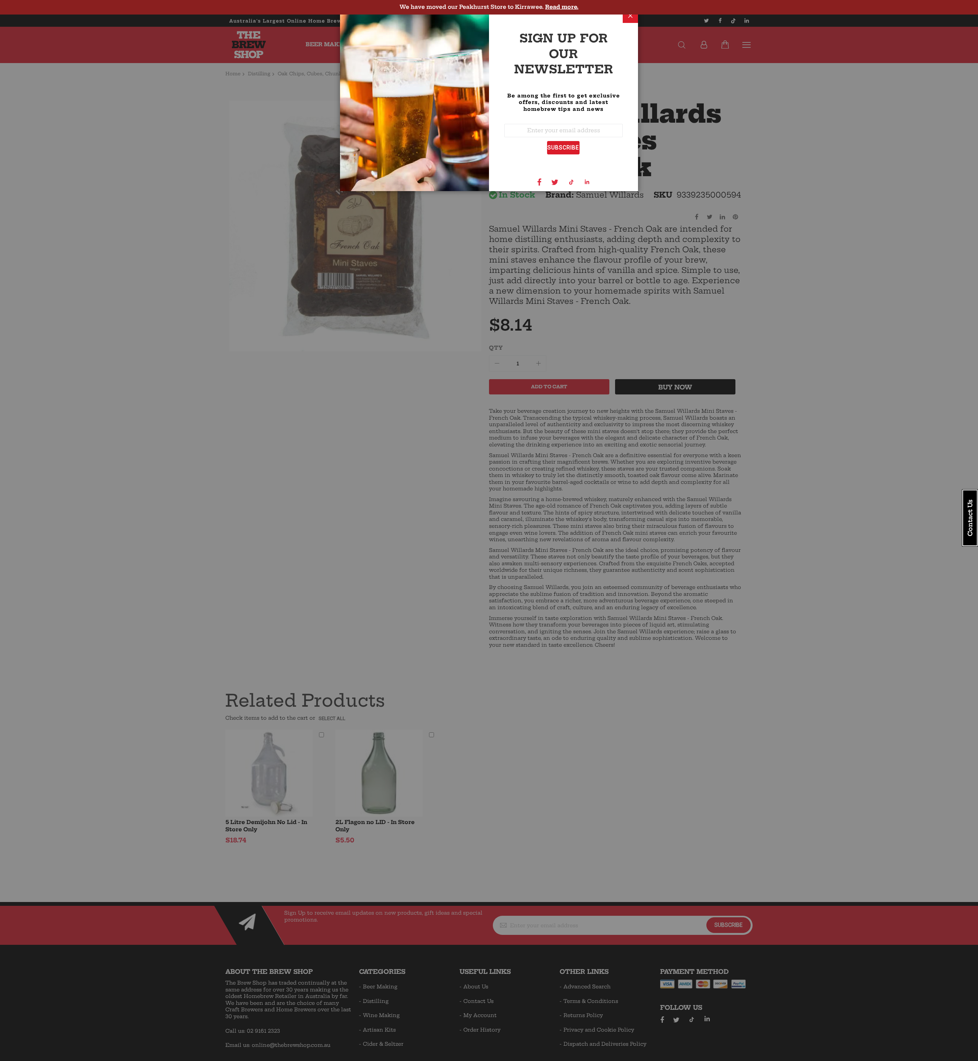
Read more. (561, 6)
